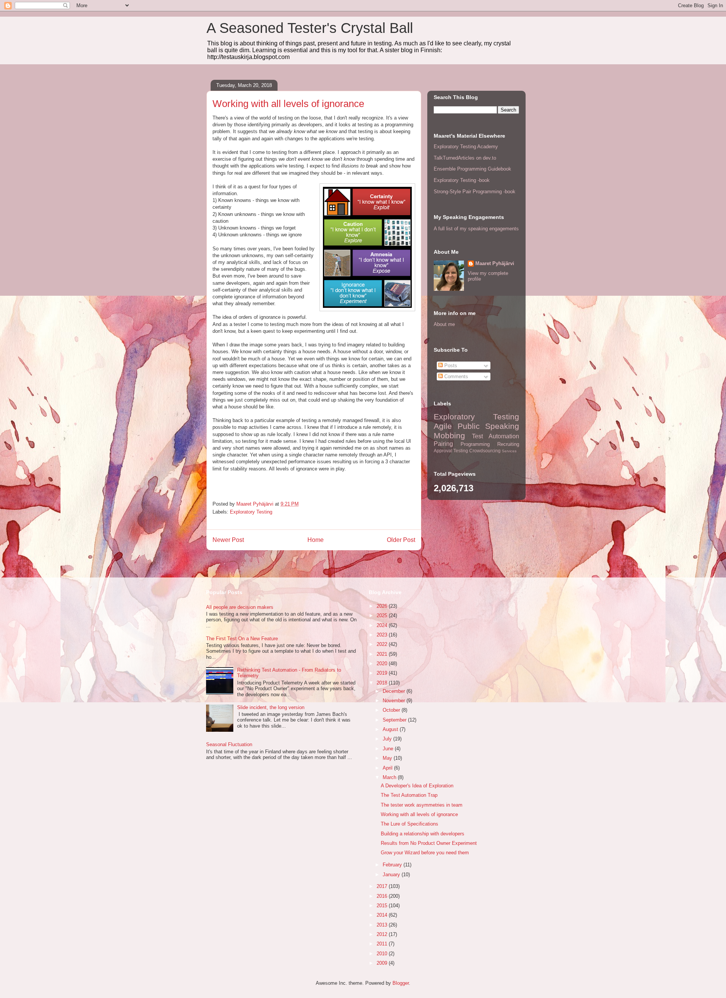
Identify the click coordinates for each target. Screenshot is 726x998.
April (388, 768)
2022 (383, 644)
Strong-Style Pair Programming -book (474, 191)
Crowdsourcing (485, 450)
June (389, 748)
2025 (383, 615)
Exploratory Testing (251, 512)
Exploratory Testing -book (462, 180)
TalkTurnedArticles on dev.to (465, 158)
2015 (383, 905)
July (388, 739)
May (388, 758)
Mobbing (449, 435)
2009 (383, 963)
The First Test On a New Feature (242, 638)
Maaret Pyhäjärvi (494, 263)
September (395, 720)
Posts (450, 365)
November (394, 700)
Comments (455, 376)
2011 (383, 944)
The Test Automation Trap (409, 795)
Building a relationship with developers (422, 834)
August (391, 729)
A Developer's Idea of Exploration (417, 785)
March (390, 777)
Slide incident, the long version (270, 707)
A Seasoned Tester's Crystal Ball (309, 28)
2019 (383, 673)
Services (509, 451)
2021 (383, 654)
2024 (383, 625)
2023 (383, 635)
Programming (475, 444)
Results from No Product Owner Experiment (429, 843)
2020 (383, 663)
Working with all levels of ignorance (419, 814)
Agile (443, 426)
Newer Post (228, 540)
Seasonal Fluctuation (229, 744)
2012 (383, 934)
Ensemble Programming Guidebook (472, 169)
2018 (383, 683)
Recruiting (508, 444)
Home (315, 540)
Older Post (401, 540)
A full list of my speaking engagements (476, 228)
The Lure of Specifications (409, 824)
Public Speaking (489, 426)
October (392, 710)
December (394, 691)
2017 (383, 886)
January (392, 874)
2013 (383, 925)
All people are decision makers (239, 607)
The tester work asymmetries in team (421, 805)
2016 (383, 896)
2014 (383, 915)
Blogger (400, 983)
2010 (383, 953)
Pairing (443, 444)
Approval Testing (451, 450)
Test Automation (495, 436)
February (393, 865)
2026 (383, 606)
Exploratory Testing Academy (466, 146)
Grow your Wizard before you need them (425, 852)
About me (444, 324)
